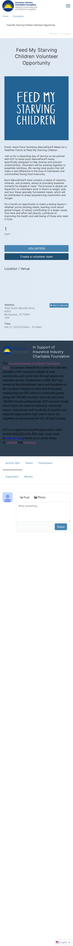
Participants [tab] (45, 462)
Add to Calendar (60, 305)
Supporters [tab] (11, 476)
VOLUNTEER (36, 248)
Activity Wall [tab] (12, 462)
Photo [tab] (42, 497)
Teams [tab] (29, 462)
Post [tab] (26, 497)
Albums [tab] (28, 476)
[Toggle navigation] (68, 5)
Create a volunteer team (36, 256)
